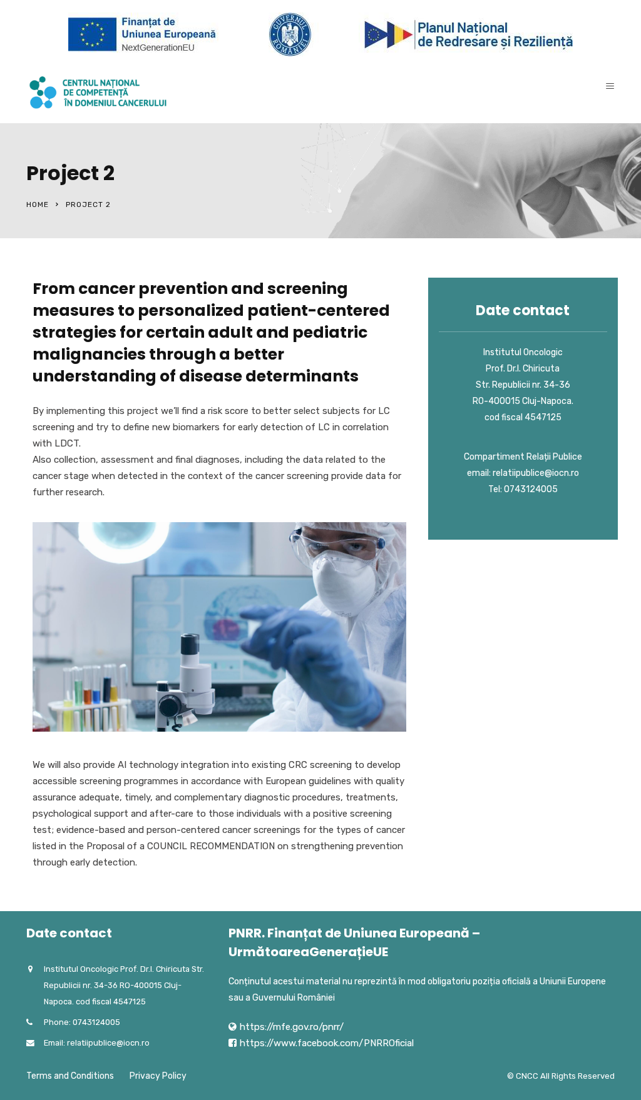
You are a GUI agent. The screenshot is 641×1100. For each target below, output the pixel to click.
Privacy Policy (158, 1076)
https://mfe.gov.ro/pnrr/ (292, 1026)
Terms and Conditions (70, 1076)
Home (37, 204)
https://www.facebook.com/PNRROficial (327, 1043)
